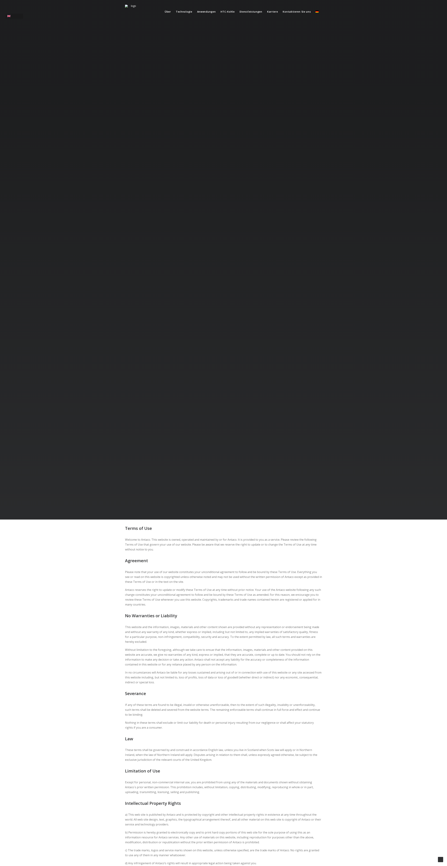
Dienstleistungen (251, 11)
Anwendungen (206, 11)
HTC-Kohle (228, 11)
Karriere (272, 11)
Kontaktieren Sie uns (297, 11)
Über (168, 11)
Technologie (184, 11)
